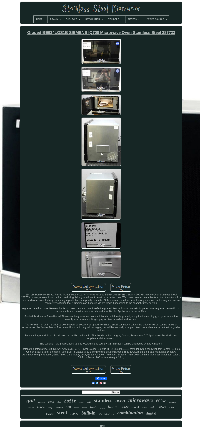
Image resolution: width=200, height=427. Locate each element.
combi (135, 407)
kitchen (59, 407)
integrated (41, 402)
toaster (50, 413)
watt (89, 402)
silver (162, 407)
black (112, 406)
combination (130, 412)
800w (161, 401)
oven (120, 400)
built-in (88, 412)
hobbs (41, 407)
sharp (50, 408)
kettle (51, 401)
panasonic (106, 413)
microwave (140, 400)
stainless (103, 400)
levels (93, 407)
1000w (74, 413)
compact (102, 408)
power (81, 402)
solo (152, 407)
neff (68, 407)
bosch (84, 408)
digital (151, 413)
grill (30, 400)
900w (124, 407)
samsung (172, 402)
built (70, 401)
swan (144, 407)
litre (59, 402)
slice (172, 407)
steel (62, 412)
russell (31, 407)
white (76, 408)
